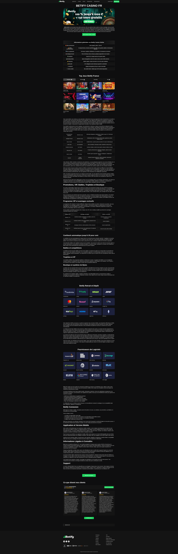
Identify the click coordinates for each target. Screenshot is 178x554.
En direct (81, 79)
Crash (95, 79)
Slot (108, 79)
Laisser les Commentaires (109, 487)
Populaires (69, 79)
